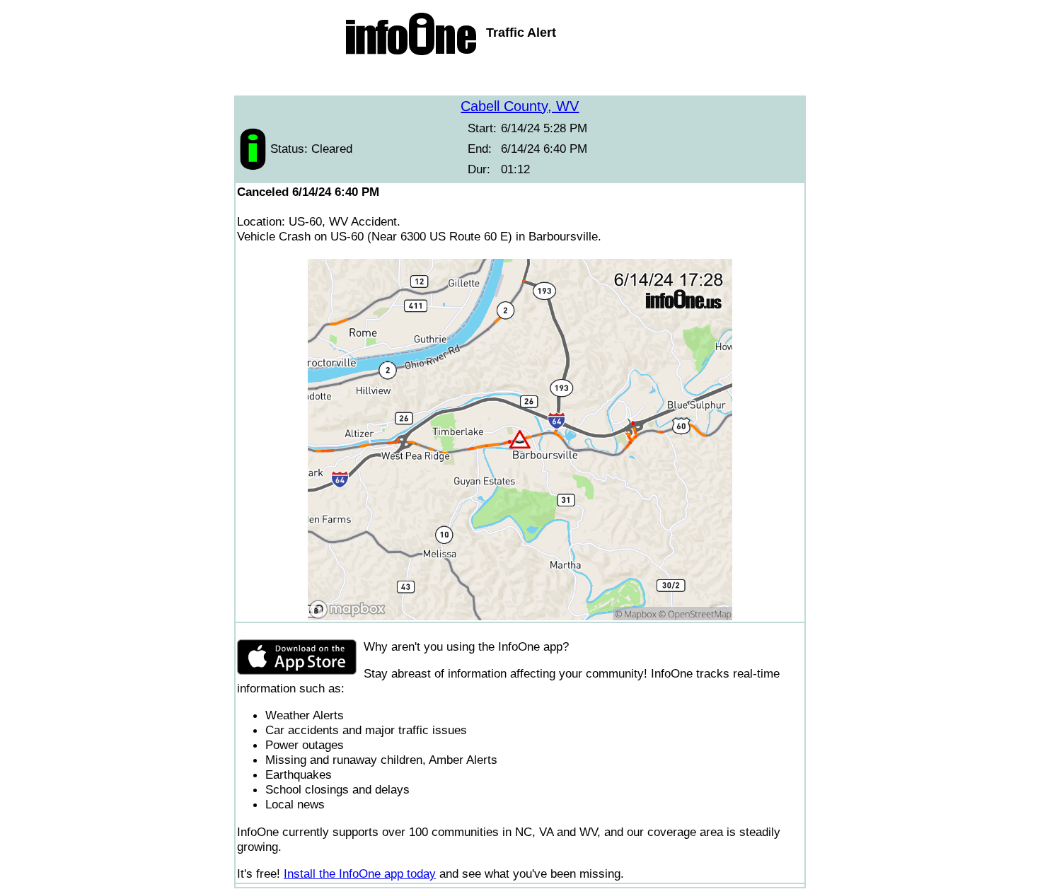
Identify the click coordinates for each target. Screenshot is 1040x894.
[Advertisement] (520, 77)
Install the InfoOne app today (360, 873)
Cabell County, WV (520, 106)
